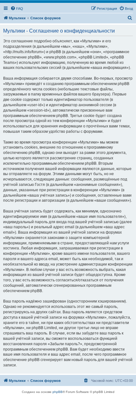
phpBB (58, 392)
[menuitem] (16, 8)
